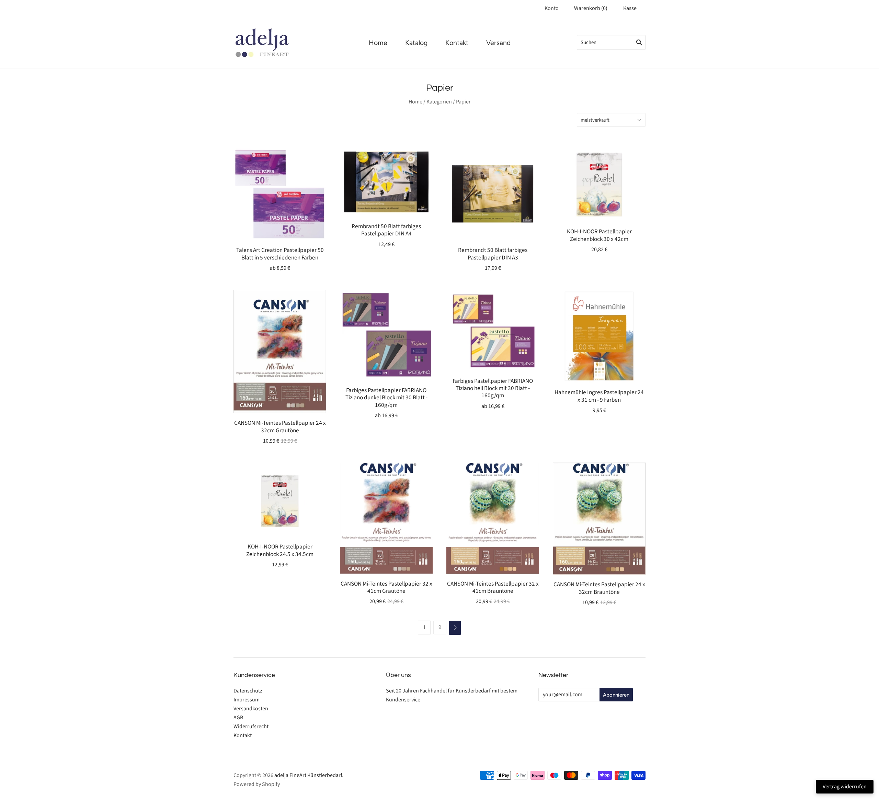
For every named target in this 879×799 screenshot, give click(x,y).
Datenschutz (247, 691)
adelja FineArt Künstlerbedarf (308, 775)
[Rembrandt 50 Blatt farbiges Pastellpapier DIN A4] (386, 182)
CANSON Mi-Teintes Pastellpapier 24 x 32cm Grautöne (280, 426)
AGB (238, 717)
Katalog (416, 43)
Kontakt (456, 43)
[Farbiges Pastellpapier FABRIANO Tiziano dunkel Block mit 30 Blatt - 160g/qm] (386, 335)
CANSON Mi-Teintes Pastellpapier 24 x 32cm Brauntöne (599, 588)
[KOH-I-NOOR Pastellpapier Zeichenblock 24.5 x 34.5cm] (279, 500)
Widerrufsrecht (251, 726)
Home (378, 43)
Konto (552, 8)
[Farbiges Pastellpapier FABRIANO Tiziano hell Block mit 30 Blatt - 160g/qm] (492, 330)
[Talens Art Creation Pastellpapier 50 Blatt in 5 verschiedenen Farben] (279, 193)
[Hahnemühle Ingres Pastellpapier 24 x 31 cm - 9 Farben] (599, 336)
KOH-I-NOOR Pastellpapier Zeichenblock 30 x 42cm (599, 235)
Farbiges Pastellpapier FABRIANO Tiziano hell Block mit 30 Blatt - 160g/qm (493, 388)
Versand (498, 43)
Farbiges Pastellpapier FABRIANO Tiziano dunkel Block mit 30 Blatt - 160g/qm (386, 397)
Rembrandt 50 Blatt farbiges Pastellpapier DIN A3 (492, 254)
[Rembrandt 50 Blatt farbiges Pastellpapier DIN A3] (492, 193)
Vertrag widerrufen (845, 786)
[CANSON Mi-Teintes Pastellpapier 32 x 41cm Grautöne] (386, 518)
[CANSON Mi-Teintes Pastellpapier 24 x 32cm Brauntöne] (599, 519)
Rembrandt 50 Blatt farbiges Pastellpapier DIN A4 (386, 230)
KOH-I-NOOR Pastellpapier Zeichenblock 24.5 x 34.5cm (279, 550)
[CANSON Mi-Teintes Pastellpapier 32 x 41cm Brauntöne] (492, 518)
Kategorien (439, 102)
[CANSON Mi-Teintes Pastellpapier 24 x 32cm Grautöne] (279, 351)
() (590, 8)
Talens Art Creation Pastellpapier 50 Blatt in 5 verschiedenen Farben (280, 254)
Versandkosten (250, 708)
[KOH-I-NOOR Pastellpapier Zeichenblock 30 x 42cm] (599, 184)
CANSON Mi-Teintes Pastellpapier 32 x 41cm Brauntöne (493, 587)
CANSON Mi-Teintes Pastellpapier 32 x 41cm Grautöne (386, 587)
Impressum (246, 699)
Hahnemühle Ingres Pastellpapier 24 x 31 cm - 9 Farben (599, 396)
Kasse (630, 8)
